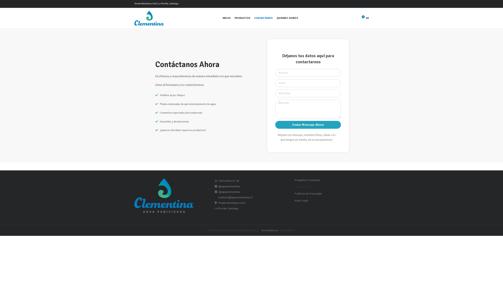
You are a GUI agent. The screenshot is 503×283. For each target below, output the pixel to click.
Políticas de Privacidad (308, 193)
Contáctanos (302, 186)
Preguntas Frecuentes (307, 180)
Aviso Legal (301, 200)
